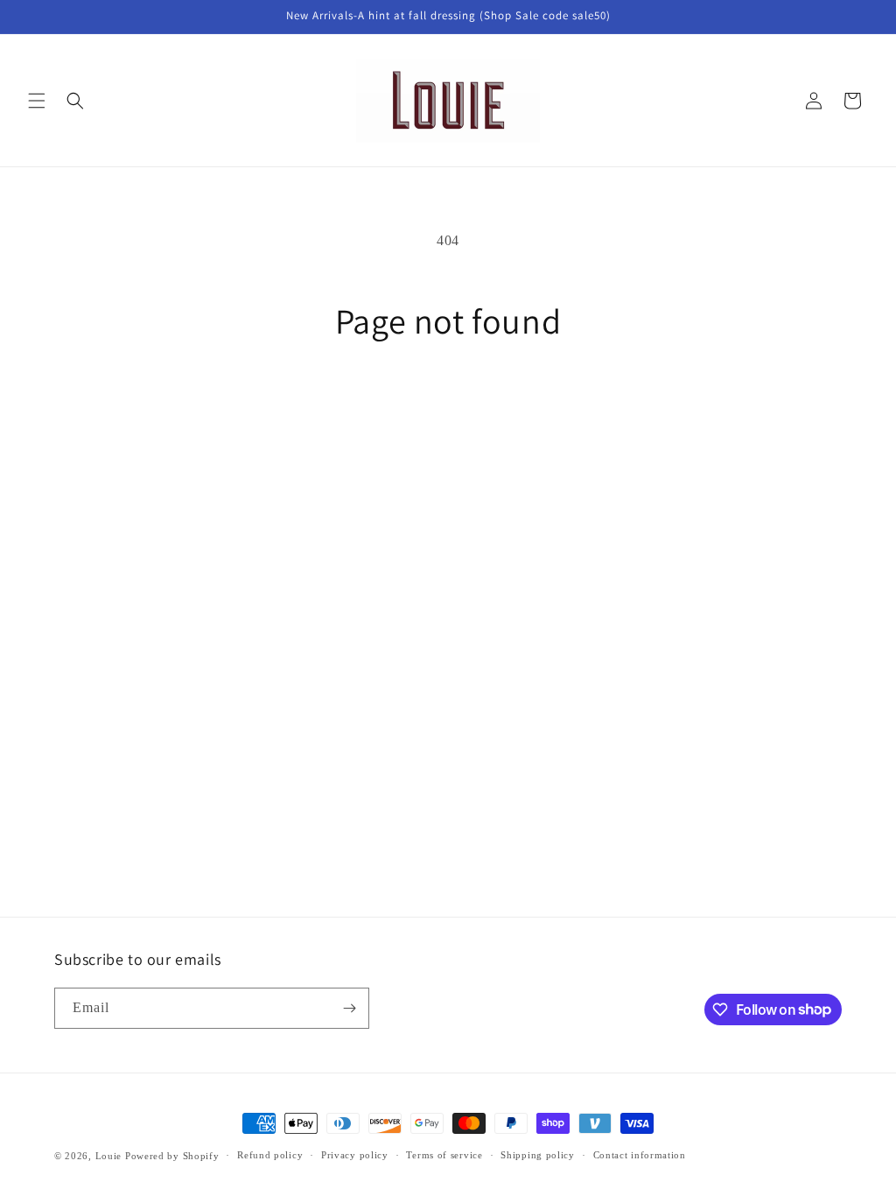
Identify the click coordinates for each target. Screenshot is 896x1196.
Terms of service (444, 1155)
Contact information (639, 1155)
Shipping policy (537, 1155)
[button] (37, 100)
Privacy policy (354, 1155)
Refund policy (270, 1155)
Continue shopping (448, 407)
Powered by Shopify (172, 1155)
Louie (108, 1155)
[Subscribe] (349, 1008)
